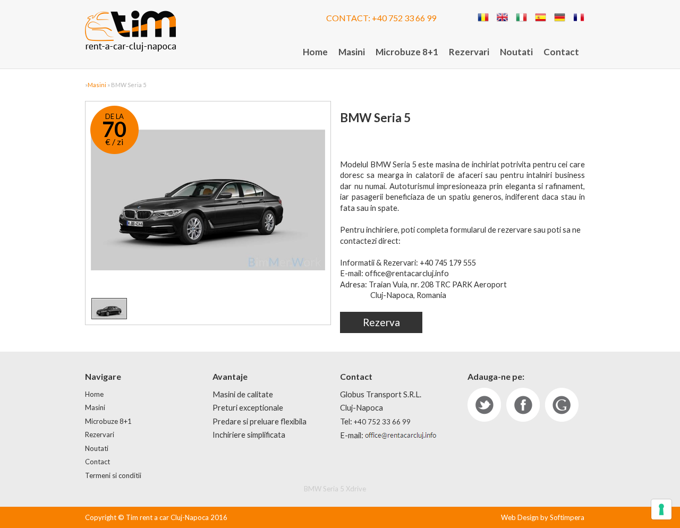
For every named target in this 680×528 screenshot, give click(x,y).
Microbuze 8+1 (407, 52)
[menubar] (441, 52)
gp (562, 405)
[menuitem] (315, 52)
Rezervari (469, 52)
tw (484, 405)
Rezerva (381, 322)
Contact (561, 52)
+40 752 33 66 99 (404, 18)
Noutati (516, 52)
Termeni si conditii (113, 475)
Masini (351, 52)
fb (523, 405)
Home (315, 52)
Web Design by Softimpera (542, 517)
